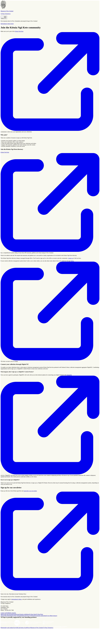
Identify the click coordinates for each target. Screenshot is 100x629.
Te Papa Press (39, 614)
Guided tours (16, 614)
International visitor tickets (7, 23)
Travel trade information (6, 615)
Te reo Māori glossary (51, 615)
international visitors (16, 599)
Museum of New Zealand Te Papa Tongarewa (41, 627)
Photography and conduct (7, 627)
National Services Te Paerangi (27, 615)
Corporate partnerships (40, 615)
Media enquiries (12, 613)
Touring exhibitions (24, 614)
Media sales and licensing (7, 614)
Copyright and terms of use (20, 627)
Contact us (70, 258)
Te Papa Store (32, 614)
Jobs (7, 613)
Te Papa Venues (16, 615)
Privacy (28, 627)
